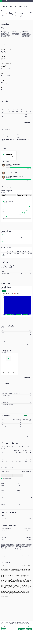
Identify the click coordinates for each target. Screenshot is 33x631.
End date (26, 194)
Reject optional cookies (22, 629)
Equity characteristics (7, 326)
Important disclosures (27, 122)
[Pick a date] (23, 195)
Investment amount (4, 194)
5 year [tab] (29, 415)
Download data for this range (27, 446)
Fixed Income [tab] (18, 290)
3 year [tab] (25, 415)
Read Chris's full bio (8, 177)
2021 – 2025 (18, 446)
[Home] (1, 1)
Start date (18, 194)
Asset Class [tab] (4, 290)
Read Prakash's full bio (9, 165)
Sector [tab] (9, 290)
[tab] (2, 234)
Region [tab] (13, 290)
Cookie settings (3, 629)
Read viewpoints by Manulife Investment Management (23, 155)
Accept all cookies (28, 629)
